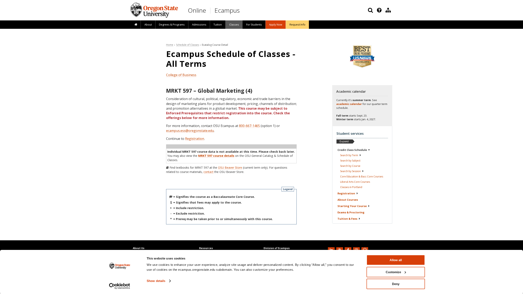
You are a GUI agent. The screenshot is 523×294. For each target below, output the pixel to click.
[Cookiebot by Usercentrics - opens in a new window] (119, 286)
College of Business (181, 75)
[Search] (370, 10)
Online (197, 10)
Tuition (217, 24)
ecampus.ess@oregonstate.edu (190, 130)
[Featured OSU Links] (379, 10)
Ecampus (227, 10)
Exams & (350, 212)
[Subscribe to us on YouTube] (340, 249)
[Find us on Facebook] (348, 249)
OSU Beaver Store (230, 167)
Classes (234, 24)
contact (208, 172)
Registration (194, 138)
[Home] (136, 24)
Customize (393, 272)
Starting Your (352, 206)
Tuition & (347, 218)
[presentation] (379, 10)
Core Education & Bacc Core (361, 176)
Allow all (396, 260)
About (148, 24)
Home (169, 45)
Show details (156, 281)
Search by (349, 155)
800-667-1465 (249, 126)
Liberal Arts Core (355, 182)
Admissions (199, 24)
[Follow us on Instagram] (357, 249)
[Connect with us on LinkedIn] (332, 249)
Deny (395, 284)
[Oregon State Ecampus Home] (211, 10)
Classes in (351, 187)
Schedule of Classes (187, 45)
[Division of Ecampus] (388, 10)
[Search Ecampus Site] (370, 10)
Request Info (297, 24)
